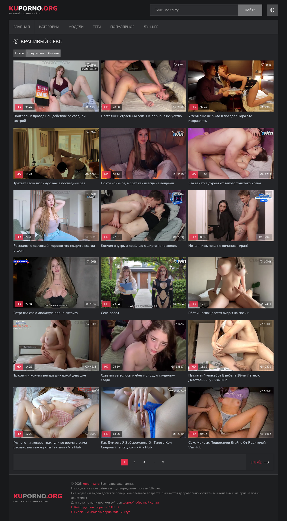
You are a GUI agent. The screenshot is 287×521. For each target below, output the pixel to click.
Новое (19, 53)
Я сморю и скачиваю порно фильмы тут (100, 512)
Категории (49, 27)
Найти (250, 10)
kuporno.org (91, 484)
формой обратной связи (141, 502)
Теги (97, 27)
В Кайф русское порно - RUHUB (95, 507)
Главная (21, 27)
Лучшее (151, 27)
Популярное (122, 27)
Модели (76, 27)
